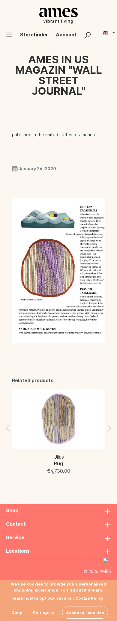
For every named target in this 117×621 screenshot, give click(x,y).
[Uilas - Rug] (58, 419)
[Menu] (9, 35)
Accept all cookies (85, 612)
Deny (16, 612)
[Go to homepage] (58, 15)
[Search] (87, 35)
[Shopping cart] (99, 32)
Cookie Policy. (90, 598)
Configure (43, 612)
